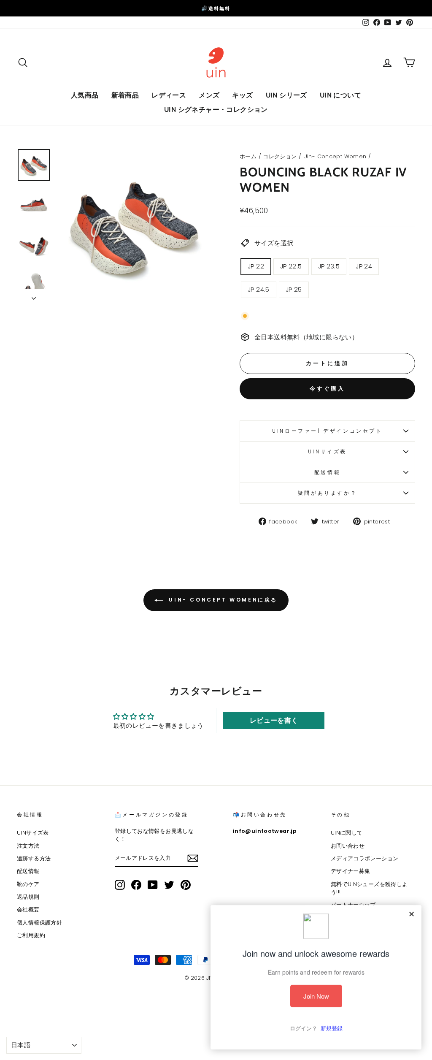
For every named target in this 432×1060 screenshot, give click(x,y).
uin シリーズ (286, 95)
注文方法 (28, 845)
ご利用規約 (31, 935)
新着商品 (125, 95)
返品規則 (28, 896)
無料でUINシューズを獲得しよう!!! (369, 888)
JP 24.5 (259, 289)
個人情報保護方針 (39, 922)
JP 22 (256, 266)
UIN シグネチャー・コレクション (216, 110)
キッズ (242, 95)
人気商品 (85, 95)
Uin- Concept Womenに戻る (222, 599)
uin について (340, 95)
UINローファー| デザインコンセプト (327, 430)
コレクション (280, 156)
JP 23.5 (329, 266)
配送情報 (327, 472)
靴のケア (28, 884)
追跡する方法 (34, 858)
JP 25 (294, 289)
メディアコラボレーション (365, 858)
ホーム (248, 156)
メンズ (209, 95)
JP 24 (364, 266)
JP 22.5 (291, 266)
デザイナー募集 (350, 871)
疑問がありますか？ (327, 492)
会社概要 (28, 909)
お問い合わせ (347, 845)
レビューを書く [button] (274, 720)
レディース (168, 95)
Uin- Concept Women (335, 156)
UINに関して (347, 832)
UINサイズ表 (327, 451)
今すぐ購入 (328, 389)
